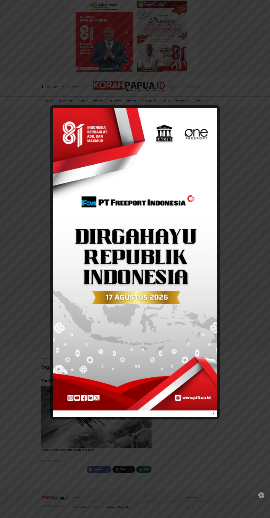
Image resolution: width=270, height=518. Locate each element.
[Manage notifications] (261, 495)
